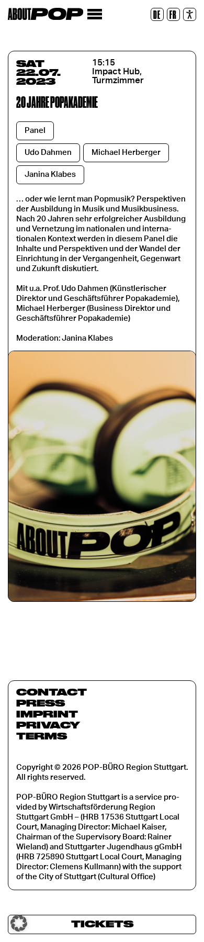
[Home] (45, 14)
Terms (41, 736)
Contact (51, 692)
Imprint (47, 714)
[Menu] (94, 14)
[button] (19, 923)
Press (40, 703)
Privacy (48, 725)
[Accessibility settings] (190, 14)
